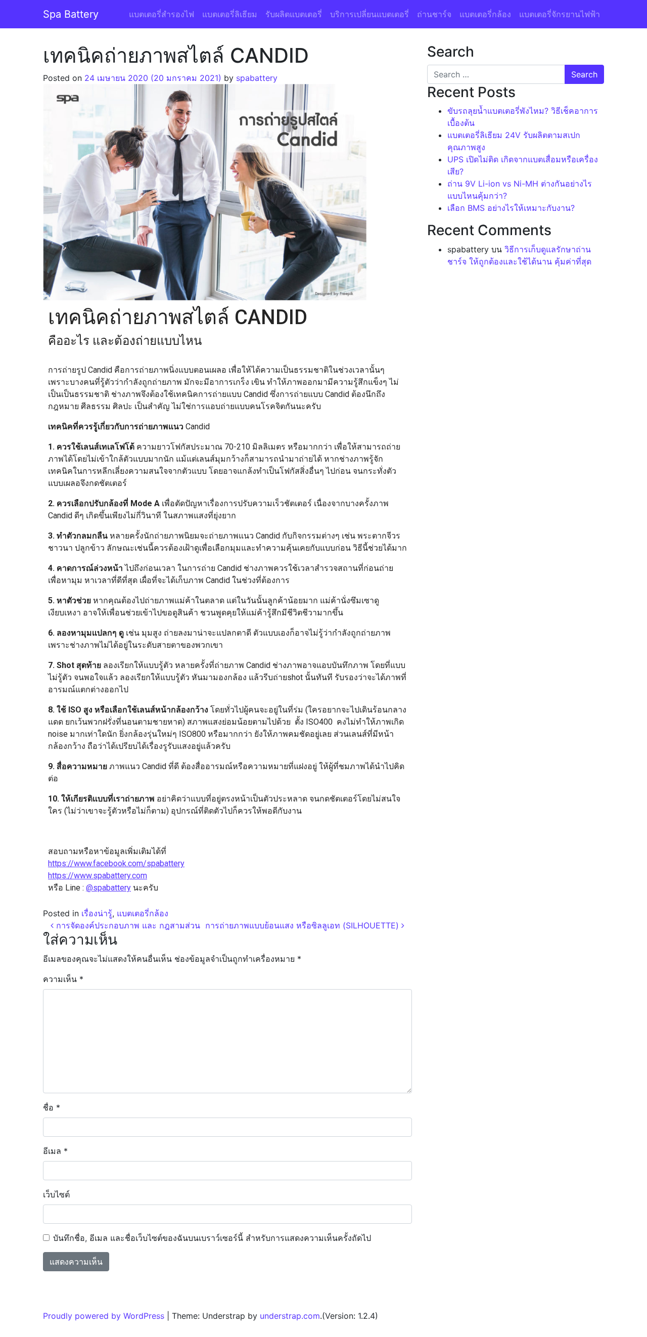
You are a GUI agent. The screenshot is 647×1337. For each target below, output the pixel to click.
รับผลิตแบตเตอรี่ (293, 14)
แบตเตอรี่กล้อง (485, 14)
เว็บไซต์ (56, 1194)
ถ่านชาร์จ (434, 14)
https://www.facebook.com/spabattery (116, 863)
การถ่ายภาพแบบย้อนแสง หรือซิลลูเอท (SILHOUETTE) (303, 925)
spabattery (257, 78)
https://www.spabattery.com (97, 875)
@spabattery (108, 888)
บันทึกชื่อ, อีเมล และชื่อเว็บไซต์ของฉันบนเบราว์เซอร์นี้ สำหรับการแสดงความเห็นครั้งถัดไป (212, 1238)
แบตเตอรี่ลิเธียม (229, 14)
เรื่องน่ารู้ (96, 913)
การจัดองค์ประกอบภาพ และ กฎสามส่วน (127, 925)
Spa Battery (71, 14)
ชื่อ (51, 1107)
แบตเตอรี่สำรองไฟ (161, 14)
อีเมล (55, 1151)
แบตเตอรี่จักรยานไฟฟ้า (559, 14)
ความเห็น (63, 979)
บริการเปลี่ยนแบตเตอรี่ (369, 14)
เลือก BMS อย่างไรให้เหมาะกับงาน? (511, 208)
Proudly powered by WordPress (103, 1316)
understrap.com (290, 1316)
